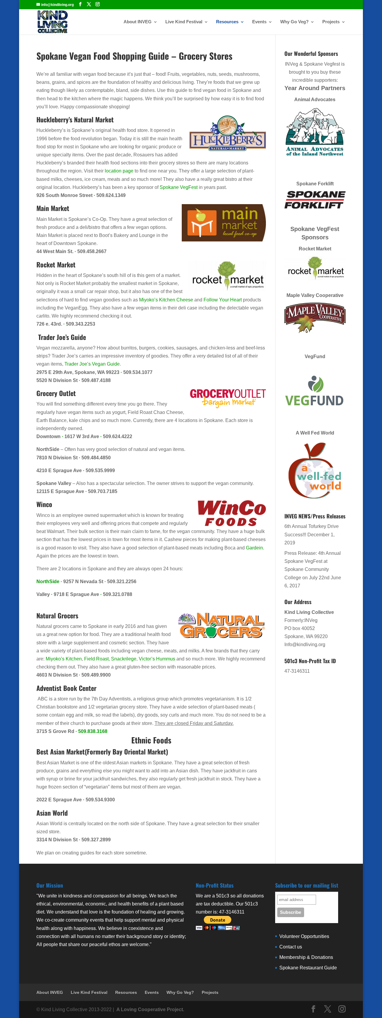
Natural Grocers (57, 615)
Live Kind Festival (183, 22)
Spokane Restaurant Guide (308, 967)
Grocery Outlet (56, 393)
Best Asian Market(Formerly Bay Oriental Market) (102, 751)
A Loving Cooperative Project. (149, 1009)
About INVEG (138, 22)
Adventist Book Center (66, 688)
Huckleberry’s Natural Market (75, 119)
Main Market (52, 208)
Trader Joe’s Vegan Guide (92, 363)
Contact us (290, 946)
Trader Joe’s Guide (61, 337)
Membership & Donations (306, 957)
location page (119, 170)
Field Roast (96, 658)
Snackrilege (123, 658)
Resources (227, 22)
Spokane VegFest (179, 187)
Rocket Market (56, 264)
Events (259, 22)
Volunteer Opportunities (304, 936)
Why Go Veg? (294, 22)
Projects (331, 22)
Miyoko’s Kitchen (64, 658)
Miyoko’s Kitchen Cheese (166, 299)
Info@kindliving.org (304, 644)
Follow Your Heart (223, 299)
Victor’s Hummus (157, 658)
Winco (44, 504)
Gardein (254, 547)
